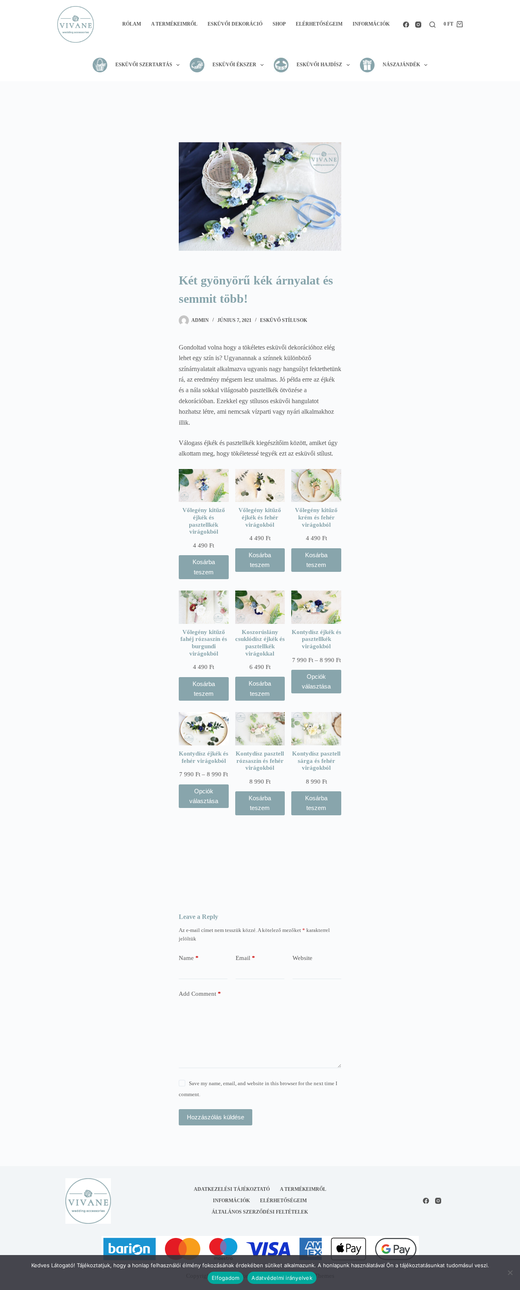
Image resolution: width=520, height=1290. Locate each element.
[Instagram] (418, 25)
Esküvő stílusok (283, 320)
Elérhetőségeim (319, 24)
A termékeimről (174, 24)
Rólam (131, 24)
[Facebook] (406, 25)
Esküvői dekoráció (235, 24)
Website (302, 958)
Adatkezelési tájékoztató (232, 1189)
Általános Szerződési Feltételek (260, 1212)
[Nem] (510, 1272)
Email (245, 958)
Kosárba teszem (204, 567)
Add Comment (200, 993)
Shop (279, 24)
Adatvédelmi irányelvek (281, 1278)
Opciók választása (316, 681)
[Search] (432, 25)
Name (189, 958)
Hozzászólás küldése (215, 1117)
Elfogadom (225, 1278)
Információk (371, 24)
